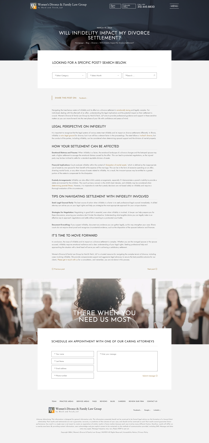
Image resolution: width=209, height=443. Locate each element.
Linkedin (156, 410)
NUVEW (105, 432)
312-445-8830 (146, 6)
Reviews (103, 401)
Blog (112, 401)
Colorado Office (126, 6)
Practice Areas (66, 401)
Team (54, 401)
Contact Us (152, 401)
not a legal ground (67, 135)
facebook (82, 98)
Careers (122, 401)
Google (146, 410)
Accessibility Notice (130, 432)
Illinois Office (113, 6)
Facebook (136, 410)
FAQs (94, 401)
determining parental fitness (62, 185)
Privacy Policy (143, 432)
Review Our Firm (136, 401)
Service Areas (82, 401)
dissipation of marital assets (116, 165)
